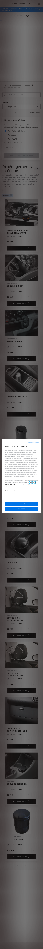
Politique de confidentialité (12, 491)
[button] (34, 442)
